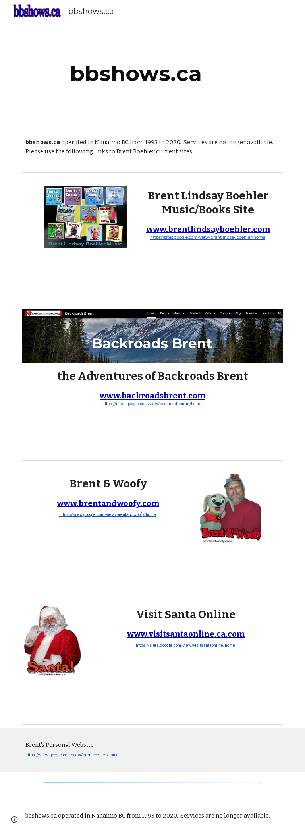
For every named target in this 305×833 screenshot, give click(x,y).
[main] (152, 73)
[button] (14, 819)
